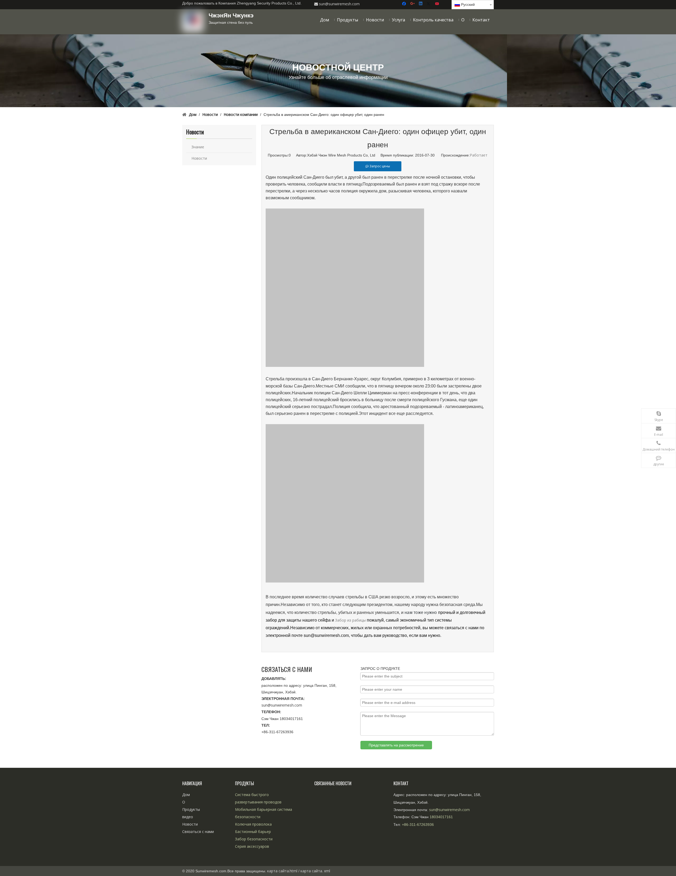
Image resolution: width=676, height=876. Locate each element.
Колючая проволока (253, 824)
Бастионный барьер (253, 831)
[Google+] (413, 3)
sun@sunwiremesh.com (281, 705)
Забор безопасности (254, 838)
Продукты (191, 809)
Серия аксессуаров (252, 846)
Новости (199, 158)
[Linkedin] (421, 3)
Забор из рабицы (351, 620)
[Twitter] (429, 3)
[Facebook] (404, 3)
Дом (186, 794)
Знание (197, 146)
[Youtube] (437, 3)
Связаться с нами (198, 831)
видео (187, 816)
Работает (478, 155)
